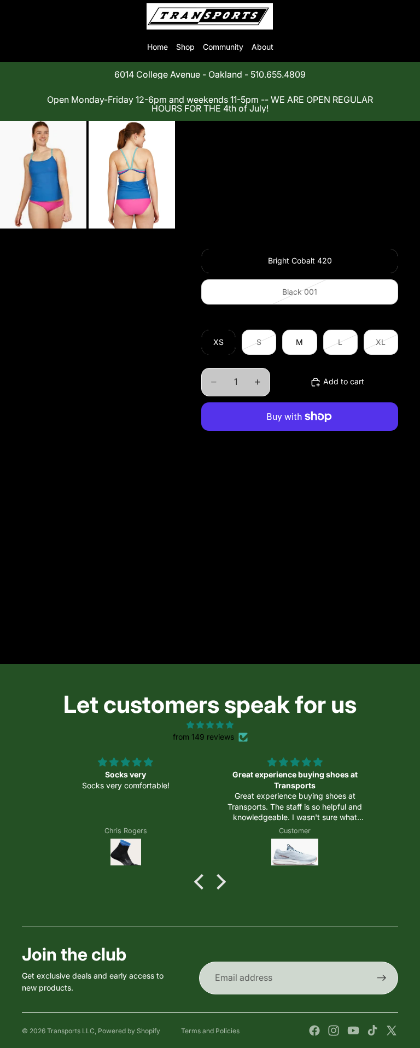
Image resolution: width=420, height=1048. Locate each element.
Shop (185, 46)
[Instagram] (333, 1030)
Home (157, 46)
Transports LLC (71, 1031)
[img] (209, 725)
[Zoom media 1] (43, 175)
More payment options (300, 442)
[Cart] (407, 16)
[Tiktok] (372, 1030)
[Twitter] (391, 1030)
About (262, 46)
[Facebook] (314, 1030)
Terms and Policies (210, 1031)
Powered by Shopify (129, 1031)
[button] (201, 881)
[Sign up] (381, 978)
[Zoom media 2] (132, 175)
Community (223, 46)
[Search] (36, 16)
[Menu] (12, 16)
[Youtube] (353, 1030)
